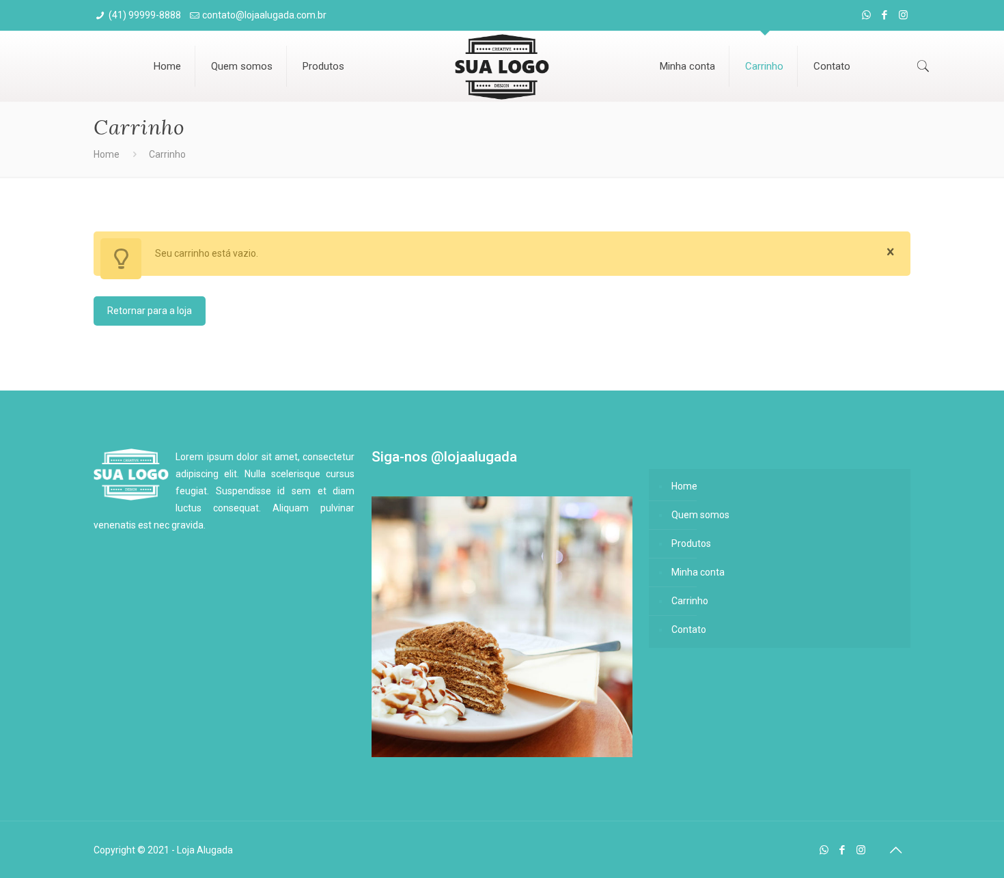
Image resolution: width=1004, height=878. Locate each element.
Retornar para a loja (149, 310)
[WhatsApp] (866, 15)
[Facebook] (885, 15)
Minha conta (698, 572)
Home (107, 154)
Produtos (691, 543)
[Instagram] (903, 15)
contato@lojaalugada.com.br (264, 15)
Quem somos (700, 514)
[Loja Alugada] (502, 65)
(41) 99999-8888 (145, 15)
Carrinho (689, 600)
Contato (688, 629)
